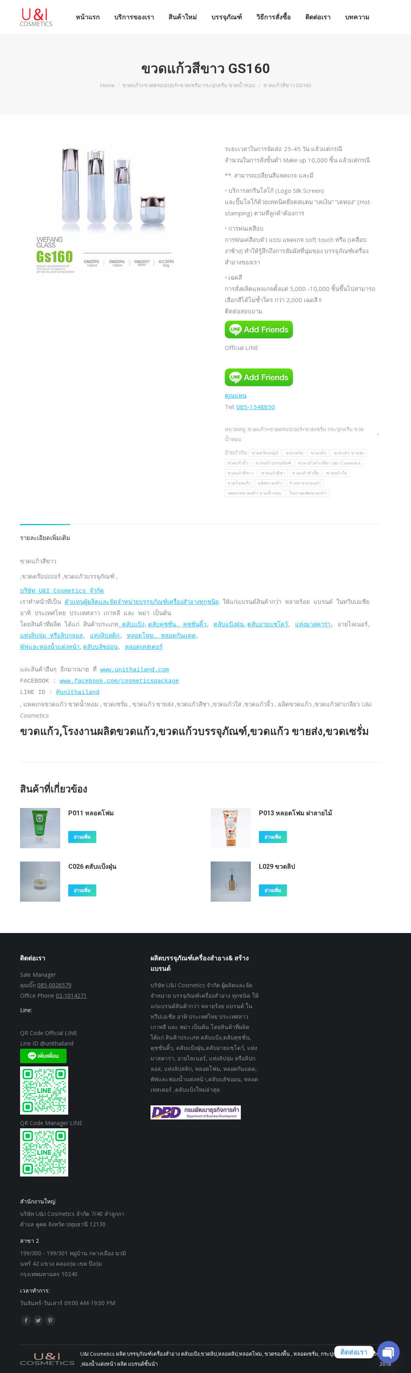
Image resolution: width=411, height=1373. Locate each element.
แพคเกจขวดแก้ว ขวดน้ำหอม (255, 493)
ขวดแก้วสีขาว (241, 473)
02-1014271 (71, 995)
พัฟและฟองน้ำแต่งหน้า (49, 647)
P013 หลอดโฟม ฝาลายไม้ (295, 813)
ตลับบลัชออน (100, 647)
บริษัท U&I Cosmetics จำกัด (62, 591)
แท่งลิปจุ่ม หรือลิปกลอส (51, 636)
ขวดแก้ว (319, 453)
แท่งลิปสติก (105, 636)
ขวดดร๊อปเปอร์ (265, 453)
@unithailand (78, 692)
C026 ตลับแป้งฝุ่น (92, 866)
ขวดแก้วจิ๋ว (238, 463)
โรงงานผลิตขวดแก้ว (308, 493)
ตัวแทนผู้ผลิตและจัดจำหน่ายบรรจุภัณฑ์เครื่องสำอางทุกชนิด (142, 602)
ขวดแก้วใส (336, 473)
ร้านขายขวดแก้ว (305, 483)
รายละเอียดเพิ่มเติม (45, 538)
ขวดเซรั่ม (294, 453)
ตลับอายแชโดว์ (267, 625)
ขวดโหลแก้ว (239, 483)
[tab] (45, 533)
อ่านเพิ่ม (82, 837)
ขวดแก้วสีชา (273, 473)
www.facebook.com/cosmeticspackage (119, 681)
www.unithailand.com (134, 670)
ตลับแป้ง (131, 625)
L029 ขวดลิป (277, 866)
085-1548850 (255, 407)
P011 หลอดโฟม (91, 813)
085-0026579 (54, 985)
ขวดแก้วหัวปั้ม (305, 473)
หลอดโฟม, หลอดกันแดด (161, 636)
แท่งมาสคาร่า (312, 625)
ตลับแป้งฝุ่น (229, 625)
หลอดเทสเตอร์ (144, 647)
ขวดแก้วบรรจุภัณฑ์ (273, 463)
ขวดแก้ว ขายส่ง (349, 453)
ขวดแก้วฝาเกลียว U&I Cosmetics (329, 463)
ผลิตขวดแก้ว (270, 483)
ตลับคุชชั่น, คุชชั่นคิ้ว (177, 625)
